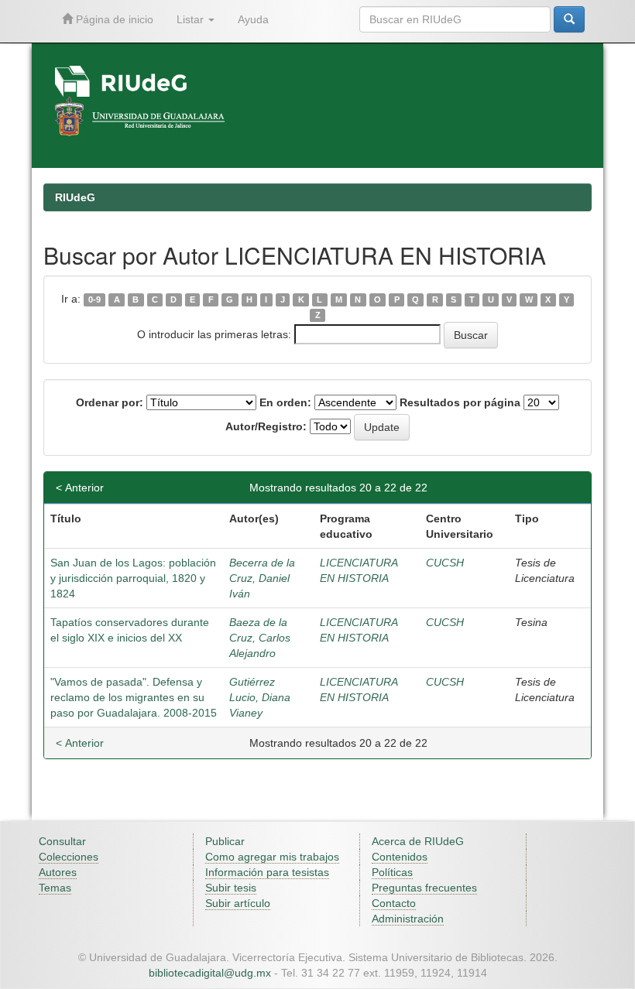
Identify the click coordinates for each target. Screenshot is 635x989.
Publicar (225, 841)
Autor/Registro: (266, 426)
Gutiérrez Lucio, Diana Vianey (259, 697)
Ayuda (253, 19)
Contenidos (399, 856)
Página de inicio (113, 19)
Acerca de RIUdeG (418, 841)
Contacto (394, 903)
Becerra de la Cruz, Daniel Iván (262, 578)
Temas (55, 887)
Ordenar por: (109, 402)
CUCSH (445, 562)
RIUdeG (75, 197)
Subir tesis (230, 887)
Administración (408, 918)
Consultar (62, 841)
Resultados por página (460, 402)
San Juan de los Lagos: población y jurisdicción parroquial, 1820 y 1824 (133, 578)
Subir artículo (237, 903)
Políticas (392, 872)
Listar (192, 19)
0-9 (94, 299)
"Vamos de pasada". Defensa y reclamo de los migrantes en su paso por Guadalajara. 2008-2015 (133, 697)
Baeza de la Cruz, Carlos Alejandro (259, 637)
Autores (58, 872)
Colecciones (68, 856)
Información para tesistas (267, 872)
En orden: (285, 402)
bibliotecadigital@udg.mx (210, 973)
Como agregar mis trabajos (272, 856)
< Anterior (80, 487)
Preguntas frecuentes (424, 887)
